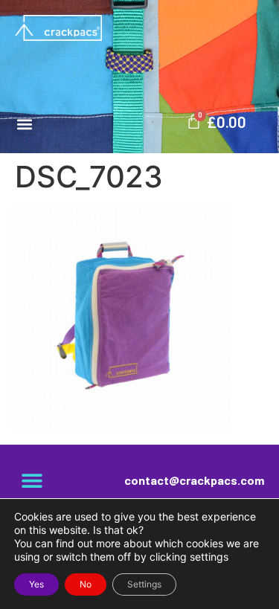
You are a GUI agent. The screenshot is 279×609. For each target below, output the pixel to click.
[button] (24, 124)
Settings (144, 584)
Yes (36, 584)
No (86, 584)
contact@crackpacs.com (194, 480)
